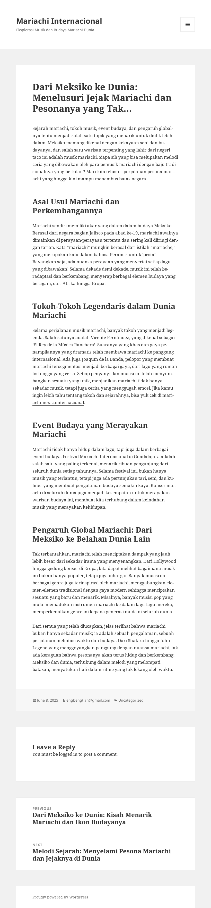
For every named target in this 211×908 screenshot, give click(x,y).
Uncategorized (131, 700)
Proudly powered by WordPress (60, 897)
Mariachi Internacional (59, 21)
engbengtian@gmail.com (88, 700)
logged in (68, 754)
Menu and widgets (188, 31)
